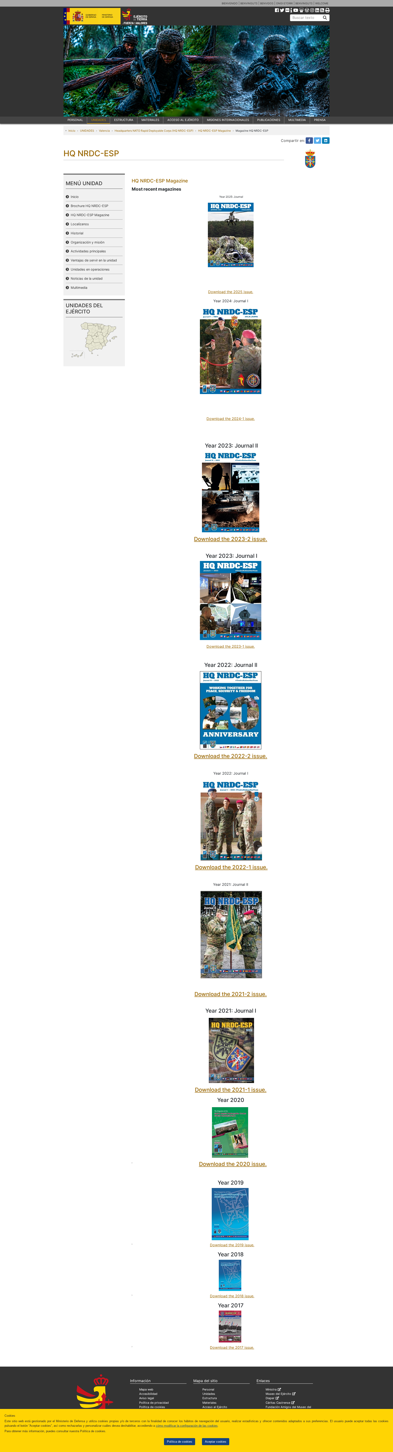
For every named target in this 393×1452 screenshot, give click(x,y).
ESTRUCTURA (123, 120)
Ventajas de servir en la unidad (93, 260)
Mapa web (146, 1389)
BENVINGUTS (248, 3)
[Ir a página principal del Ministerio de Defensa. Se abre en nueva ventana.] (92, 15)
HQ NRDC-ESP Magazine (214, 130)
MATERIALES (150, 120)
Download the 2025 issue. (230, 291)
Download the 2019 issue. (232, 1245)
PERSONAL (75, 120)
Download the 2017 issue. (232, 1347)
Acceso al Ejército (214, 1407)
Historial (76, 233)
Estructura (209, 1398)
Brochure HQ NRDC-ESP (88, 206)
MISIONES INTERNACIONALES (228, 120)
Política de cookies (179, 1441)
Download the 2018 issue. (232, 1296)
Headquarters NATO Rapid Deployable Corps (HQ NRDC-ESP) (154, 130)
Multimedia (78, 287)
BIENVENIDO (230, 3)
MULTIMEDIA (297, 120)
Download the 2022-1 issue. (231, 867)
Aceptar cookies (215, 1441)
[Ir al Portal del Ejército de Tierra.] (140, 15)
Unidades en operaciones (89, 269)
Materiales (209, 1402)
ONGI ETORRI (284, 3)
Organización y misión (86, 242)
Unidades (208, 1394)
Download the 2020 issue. (233, 1164)
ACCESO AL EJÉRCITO (183, 120)
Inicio (71, 130)
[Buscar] (325, 17)
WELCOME (321, 3)
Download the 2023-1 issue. (231, 646)
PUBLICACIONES (268, 120)
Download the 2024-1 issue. (231, 418)
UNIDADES (98, 120)
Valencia (104, 130)
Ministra (271, 1389)
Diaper (270, 1398)
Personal (208, 1389)
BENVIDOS (266, 3)
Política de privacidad (154, 1402)
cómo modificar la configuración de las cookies (187, 1425)
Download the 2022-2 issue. (230, 756)
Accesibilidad (148, 1394)
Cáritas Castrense (278, 1402)
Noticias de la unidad (86, 278)
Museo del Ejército (278, 1394)
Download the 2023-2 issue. (230, 539)
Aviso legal (146, 1398)
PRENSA (320, 120)
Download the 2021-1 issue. (231, 1089)
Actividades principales (87, 251)
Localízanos (79, 224)
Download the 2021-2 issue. (230, 994)
